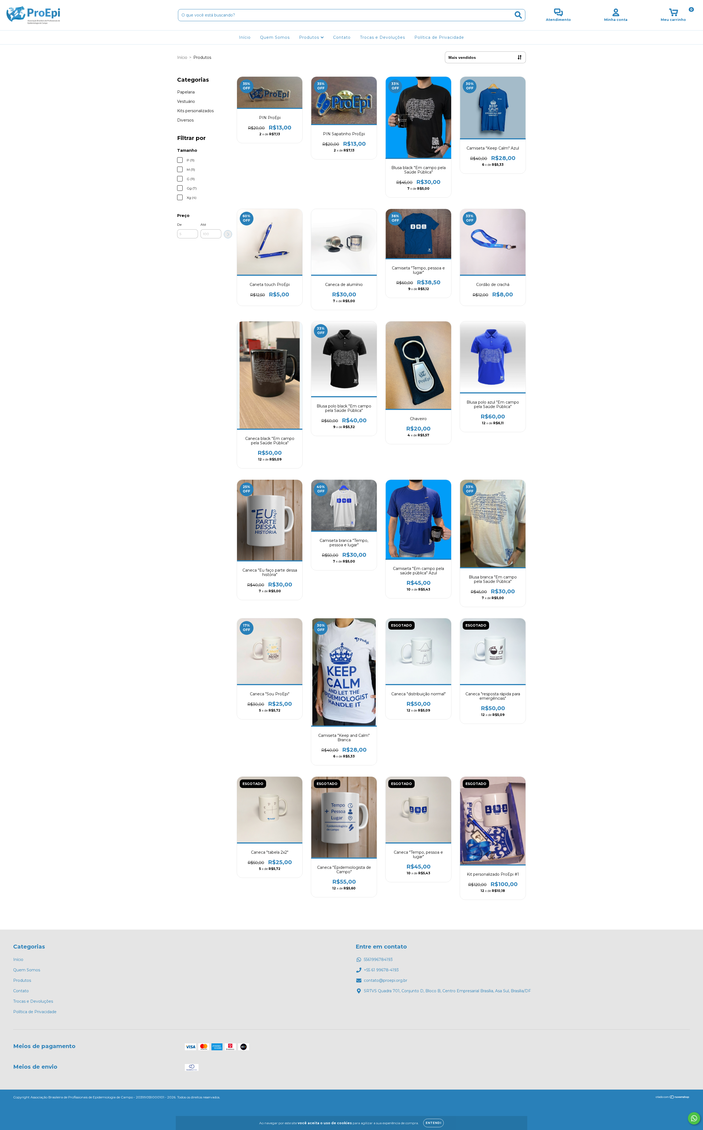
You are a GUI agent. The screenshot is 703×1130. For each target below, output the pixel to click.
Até (203, 224)
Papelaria (186, 92)
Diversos (185, 120)
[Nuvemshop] (672, 1097)
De (179, 224)
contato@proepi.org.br (385, 980)
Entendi (433, 1123)
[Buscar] (518, 15)
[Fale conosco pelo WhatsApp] (694, 1118)
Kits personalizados (195, 110)
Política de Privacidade (439, 37)
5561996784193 (378, 959)
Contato (342, 37)
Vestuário (186, 101)
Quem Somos (275, 37)
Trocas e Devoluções (382, 37)
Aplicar (228, 234)
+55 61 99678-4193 (381, 970)
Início (245, 37)
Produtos (309, 37)
